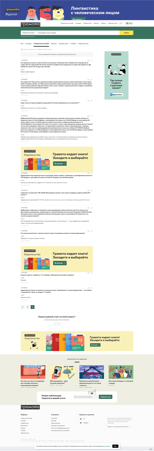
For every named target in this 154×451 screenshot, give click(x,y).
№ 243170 (24, 60)
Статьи (23, 387)
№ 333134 (24, 115)
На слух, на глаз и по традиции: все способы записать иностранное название (33, 383)
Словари (78, 23)
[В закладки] (88, 61)
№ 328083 (24, 173)
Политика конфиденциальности (60, 428)
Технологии (59, 385)
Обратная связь (55, 423)
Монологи (111, 385)
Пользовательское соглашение (60, 430)
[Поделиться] (91, 61)
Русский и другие (31, 387)
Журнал (96, 23)
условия (107, 446)
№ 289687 (24, 79)
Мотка (82, 441)
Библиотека (24, 425)
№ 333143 (24, 207)
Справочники (87, 23)
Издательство (112, 23)
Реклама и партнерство (58, 425)
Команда (53, 420)
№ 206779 (24, 190)
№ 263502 (24, 230)
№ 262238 (24, 100)
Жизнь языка (88, 387)
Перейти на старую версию (117, 426)
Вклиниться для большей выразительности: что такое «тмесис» (90, 383)
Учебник (103, 23)
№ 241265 (24, 272)
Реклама (109, 109)
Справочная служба (66, 23)
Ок (115, 446)
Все (22, 43)
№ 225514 (24, 287)
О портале (54, 418)
